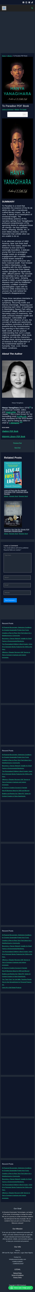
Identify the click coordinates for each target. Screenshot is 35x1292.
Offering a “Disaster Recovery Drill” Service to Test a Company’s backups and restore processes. (16, 655)
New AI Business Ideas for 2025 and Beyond (15, 790)
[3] (20, 422)
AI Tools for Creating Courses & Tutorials (14, 787)
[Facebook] (23, 2)
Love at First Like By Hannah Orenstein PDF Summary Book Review (16, 492)
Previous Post (17, 443)
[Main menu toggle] (4, 8)
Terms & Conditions (18, 1275)
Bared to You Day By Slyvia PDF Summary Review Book (16, 530)
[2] (9, 413)
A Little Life (21, 416)
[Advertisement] (17, 29)
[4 (21, 422)
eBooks (17, 109)
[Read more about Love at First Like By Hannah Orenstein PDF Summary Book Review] (13, 475)
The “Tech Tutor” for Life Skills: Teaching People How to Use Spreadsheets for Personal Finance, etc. (17, 982)
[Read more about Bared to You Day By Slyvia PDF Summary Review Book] (13, 514)
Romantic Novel (13, 496)
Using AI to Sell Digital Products (11, 987)
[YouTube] (26, 2)
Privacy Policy (17, 1277)
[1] (30, 407)
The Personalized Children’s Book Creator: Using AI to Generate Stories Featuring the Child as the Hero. (17, 646)
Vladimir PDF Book (10, 431)
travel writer (11, 412)
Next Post (17, 447)
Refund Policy (17, 1273)
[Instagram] (29, 2)
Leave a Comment (7, 109)
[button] (32, 8)
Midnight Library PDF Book (13, 436)
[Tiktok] (32, 2)
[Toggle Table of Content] (23, 114)
